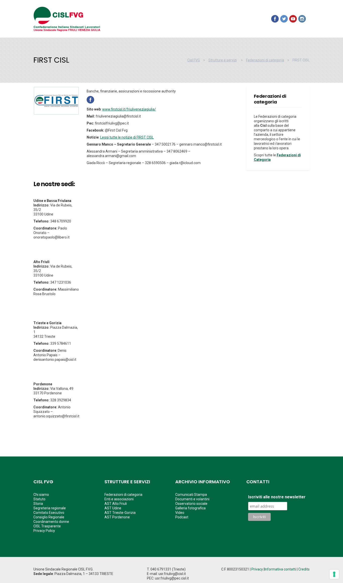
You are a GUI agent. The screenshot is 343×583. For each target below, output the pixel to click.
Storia (38, 504)
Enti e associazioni (119, 499)
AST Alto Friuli (115, 504)
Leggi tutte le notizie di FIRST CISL (127, 137)
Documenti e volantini (192, 499)
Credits (304, 569)
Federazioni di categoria (265, 60)
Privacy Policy (44, 531)
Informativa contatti (280, 569)
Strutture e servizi (222, 60)
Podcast (181, 517)
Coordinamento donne (51, 522)
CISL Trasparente (47, 526)
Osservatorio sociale (191, 504)
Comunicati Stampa (191, 495)
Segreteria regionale (49, 508)
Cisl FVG (193, 60)
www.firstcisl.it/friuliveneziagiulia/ (129, 109)
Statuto (39, 499)
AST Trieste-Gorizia (120, 513)
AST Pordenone (117, 517)
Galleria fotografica (190, 508)
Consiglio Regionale (48, 517)
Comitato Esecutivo (48, 513)
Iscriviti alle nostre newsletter (277, 497)
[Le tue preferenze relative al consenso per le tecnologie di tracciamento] (334, 574)
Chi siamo (41, 495)
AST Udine (112, 508)
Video (179, 513)
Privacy (257, 569)
